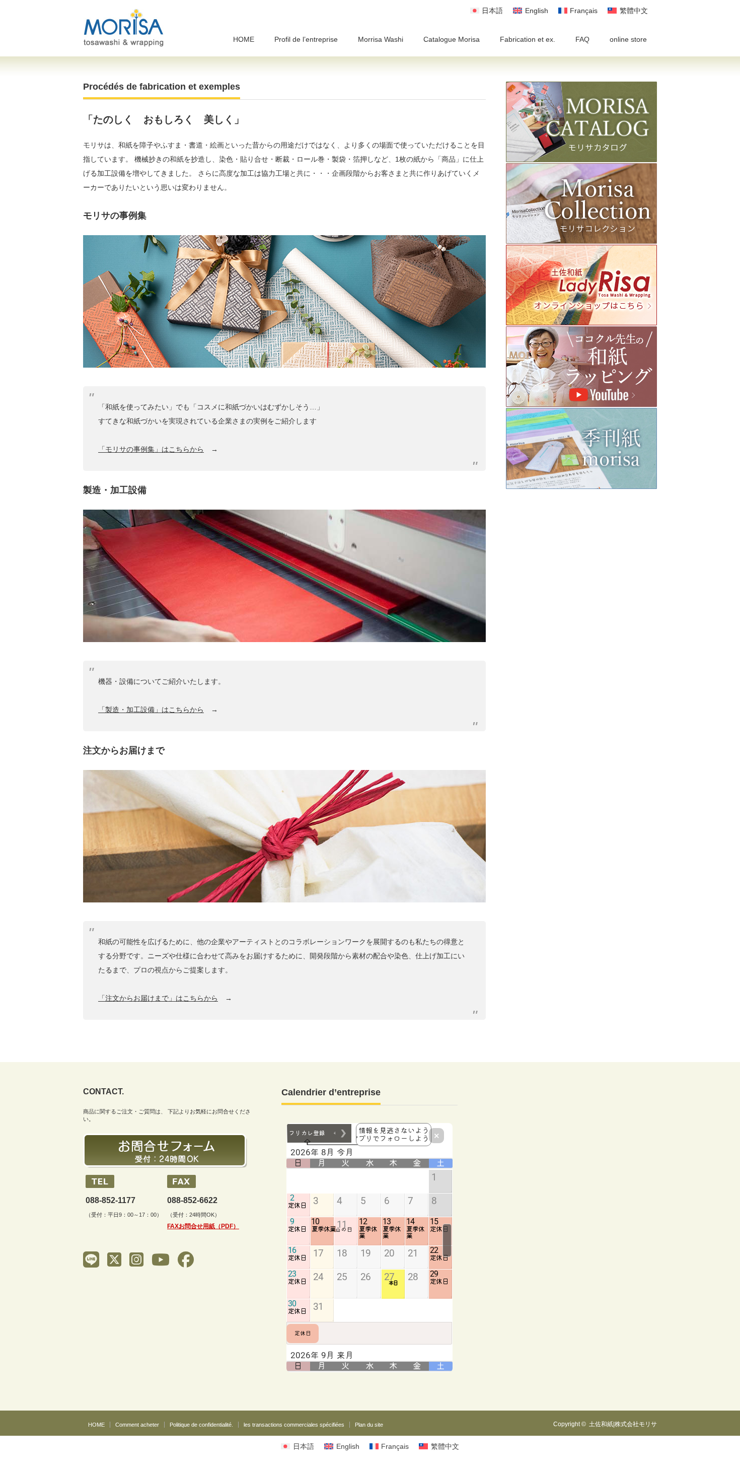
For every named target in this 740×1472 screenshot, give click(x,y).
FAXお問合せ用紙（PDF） (203, 1226)
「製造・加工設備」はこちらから (151, 710)
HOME (243, 39)
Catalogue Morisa (451, 39)
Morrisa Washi (380, 39)
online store (628, 39)
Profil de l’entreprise (306, 39)
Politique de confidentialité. (201, 1425)
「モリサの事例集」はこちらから (151, 449)
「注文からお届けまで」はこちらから (158, 998)
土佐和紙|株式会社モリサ (623, 1424)
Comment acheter (137, 1425)
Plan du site (369, 1425)
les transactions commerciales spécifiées (294, 1425)
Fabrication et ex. (527, 39)
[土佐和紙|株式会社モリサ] (124, 28)
